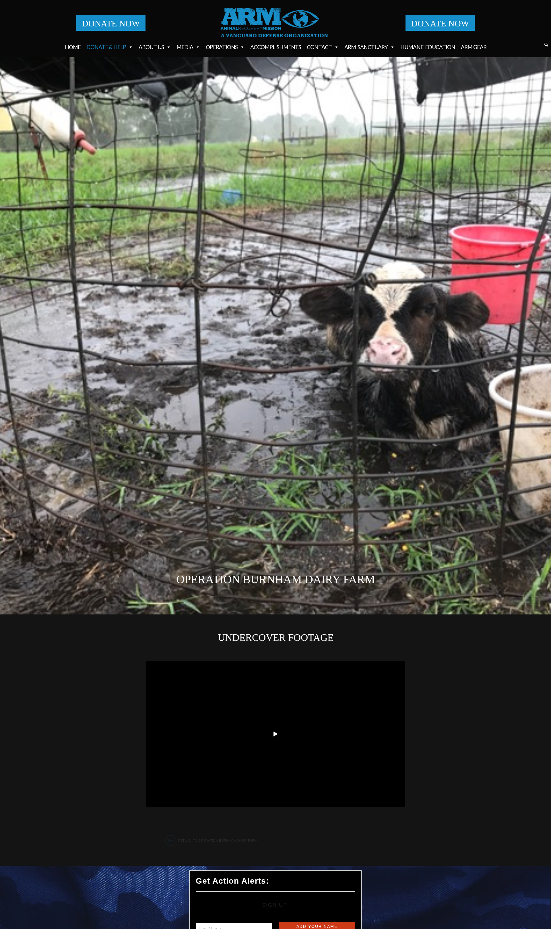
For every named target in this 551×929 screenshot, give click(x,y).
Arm (366, 47)
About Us (151, 47)
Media (184, 47)
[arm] (275, 23)
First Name (209, 925)
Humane (427, 47)
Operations (222, 47)
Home (73, 47)
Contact (319, 47)
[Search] (546, 45)
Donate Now (111, 23)
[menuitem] (546, 45)
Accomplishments (275, 47)
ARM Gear (473, 47)
